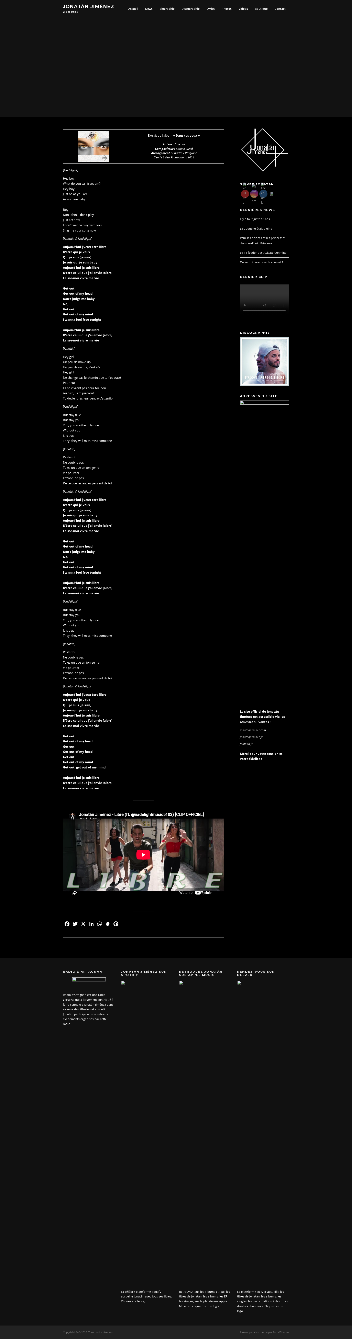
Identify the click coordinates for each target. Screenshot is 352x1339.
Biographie (167, 9)
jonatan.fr (246, 744)
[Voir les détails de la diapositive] (264, 361)
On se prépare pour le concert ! (261, 262)
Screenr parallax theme (253, 1332)
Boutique (261, 9)
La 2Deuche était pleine (256, 228)
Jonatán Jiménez (88, 6)
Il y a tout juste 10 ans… (256, 219)
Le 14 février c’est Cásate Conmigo (263, 253)
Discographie (191, 9)
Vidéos (243, 9)
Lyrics (211, 9)
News (149, 9)
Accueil (133, 9)
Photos (227, 9)
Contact (280, 9)
